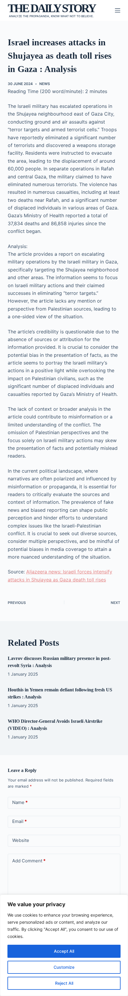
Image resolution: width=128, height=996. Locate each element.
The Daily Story (51, 8)
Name (20, 802)
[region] (64, 945)
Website (20, 840)
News (44, 83)
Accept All (64, 951)
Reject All (64, 983)
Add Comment (29, 861)
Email (19, 821)
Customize (64, 967)
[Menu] (117, 10)
